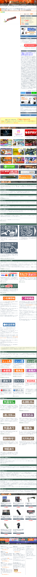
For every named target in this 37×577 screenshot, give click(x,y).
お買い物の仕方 (3, 224)
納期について (3, 294)
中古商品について (4, 351)
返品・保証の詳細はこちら (5, 574)
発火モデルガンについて (5, 465)
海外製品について (4, 470)
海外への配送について (4, 209)
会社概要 (31, 537)
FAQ (14, 537)
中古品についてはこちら (5, 366)
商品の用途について (4, 184)
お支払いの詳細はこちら (5, 549)
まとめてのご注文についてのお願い (7, 260)
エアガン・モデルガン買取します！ (23, 541)
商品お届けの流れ (23, 537)
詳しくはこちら (16, 122)
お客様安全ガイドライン (5, 198)
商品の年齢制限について (5, 189)
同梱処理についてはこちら (5, 268)
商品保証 (26, 537)
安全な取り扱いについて (5, 194)
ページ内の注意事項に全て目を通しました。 (28, 42)
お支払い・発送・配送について (6, 271)
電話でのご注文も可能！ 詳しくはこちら (7, 258)
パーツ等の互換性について (5, 205)
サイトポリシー (3, 220)
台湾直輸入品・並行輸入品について (7, 479)
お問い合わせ (35, 537)
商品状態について (4, 398)
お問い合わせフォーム (17, 551)
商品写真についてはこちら (5, 409)
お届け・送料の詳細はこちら (5, 560)
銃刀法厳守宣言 (10, 537)
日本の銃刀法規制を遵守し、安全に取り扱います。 (29, 41)
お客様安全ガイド (6, 537)
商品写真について (4, 213)
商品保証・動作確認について (5, 457)
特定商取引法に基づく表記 (18, 572)
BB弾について (3, 488)
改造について (3, 200)
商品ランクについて (4, 358)
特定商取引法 (18, 537)
